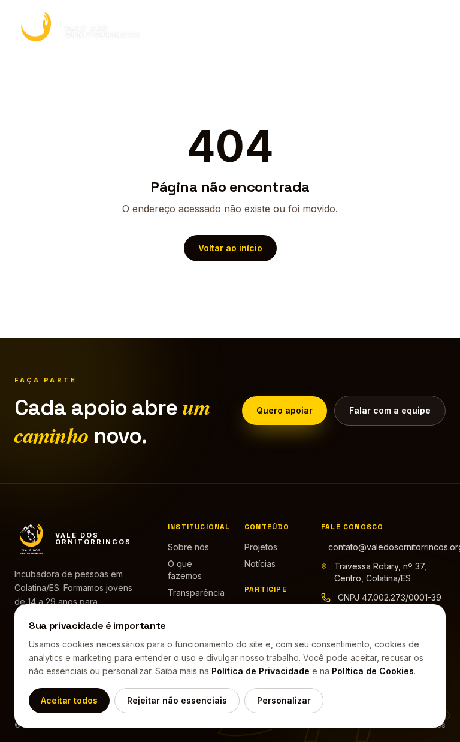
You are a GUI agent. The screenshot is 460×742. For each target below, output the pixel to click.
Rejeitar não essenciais (177, 700)
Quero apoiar (284, 410)
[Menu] (434, 31)
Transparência (196, 592)
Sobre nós (188, 547)
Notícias (260, 564)
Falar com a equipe (390, 410)
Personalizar (284, 700)
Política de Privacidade (260, 671)
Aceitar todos (69, 700)
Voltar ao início (230, 248)
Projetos (260, 547)
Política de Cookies (373, 671)
